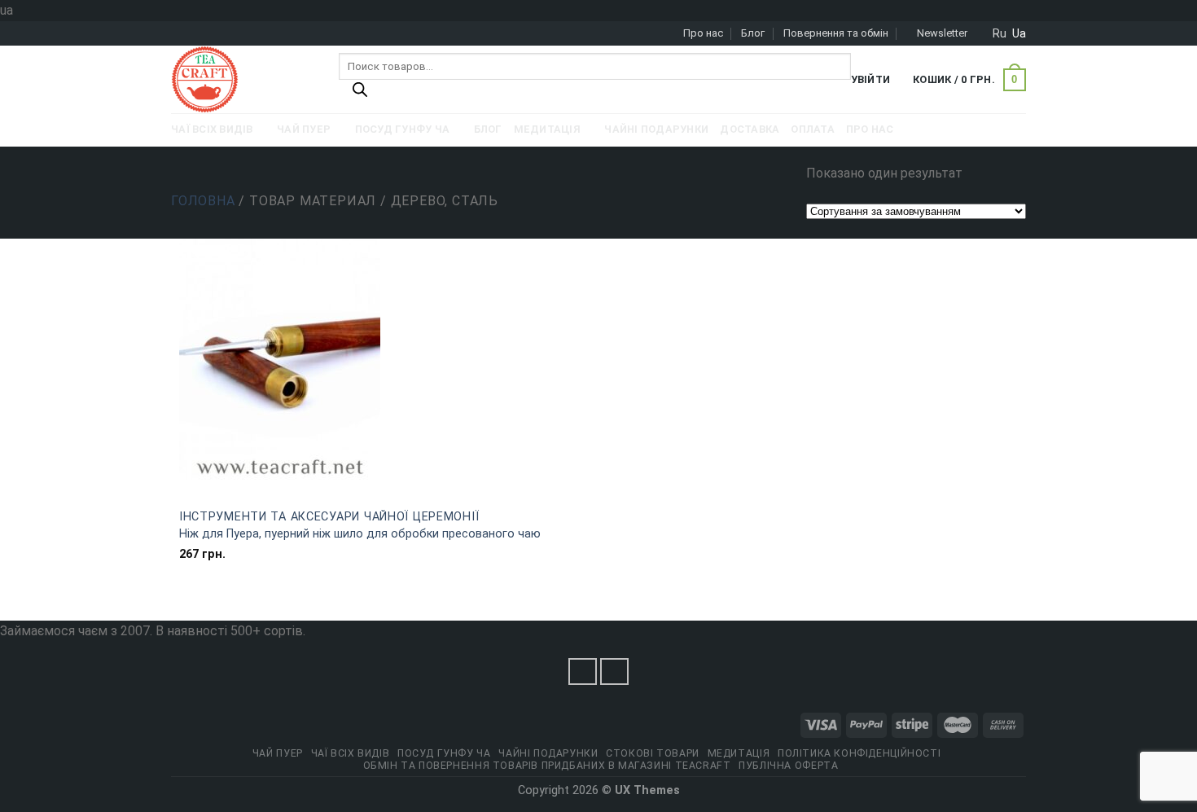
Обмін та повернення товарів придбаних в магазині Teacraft (547, 765)
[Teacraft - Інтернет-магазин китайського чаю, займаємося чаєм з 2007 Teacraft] (242, 79)
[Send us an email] (614, 671)
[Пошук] (360, 94)
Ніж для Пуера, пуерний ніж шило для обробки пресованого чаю (360, 534)
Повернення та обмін (835, 33)
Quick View (384, 490)
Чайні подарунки (548, 753)
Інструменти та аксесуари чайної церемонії (329, 517)
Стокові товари (652, 753)
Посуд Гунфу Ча (444, 753)
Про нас (703, 33)
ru (999, 33)
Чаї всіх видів (350, 753)
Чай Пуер (277, 753)
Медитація (739, 753)
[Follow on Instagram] (583, 671)
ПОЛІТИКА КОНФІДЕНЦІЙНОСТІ (859, 753)
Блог (753, 33)
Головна (203, 200)
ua (1019, 33)
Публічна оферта (788, 765)
